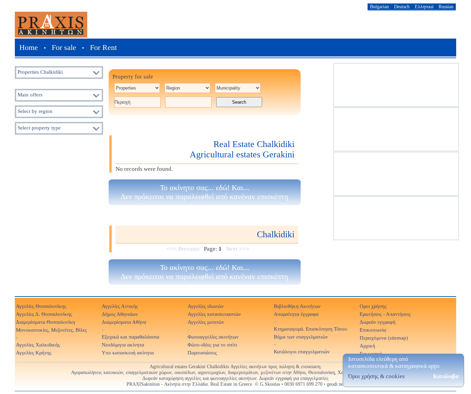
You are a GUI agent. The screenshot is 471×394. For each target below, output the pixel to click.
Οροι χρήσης (373, 306)
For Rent (103, 47)
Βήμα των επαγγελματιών (301, 337)
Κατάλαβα (446, 376)
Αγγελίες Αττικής (120, 306)
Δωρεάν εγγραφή (377, 322)
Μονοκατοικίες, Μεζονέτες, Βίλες (51, 330)
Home (28, 47)
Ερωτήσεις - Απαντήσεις (385, 314)
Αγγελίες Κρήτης (33, 352)
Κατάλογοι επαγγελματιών (302, 351)
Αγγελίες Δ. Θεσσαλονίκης (44, 314)
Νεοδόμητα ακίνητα (123, 345)
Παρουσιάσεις (202, 352)
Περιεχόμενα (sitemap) (384, 338)
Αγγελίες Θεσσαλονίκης (41, 306)
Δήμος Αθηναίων (120, 314)
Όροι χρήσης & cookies (376, 376)
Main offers (30, 94)
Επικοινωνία (373, 330)
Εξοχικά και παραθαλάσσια (130, 337)
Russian (446, 6)
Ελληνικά (424, 6)
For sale (64, 47)
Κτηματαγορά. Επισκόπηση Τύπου (310, 329)
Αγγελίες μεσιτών (206, 322)
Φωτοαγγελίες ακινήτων (213, 337)
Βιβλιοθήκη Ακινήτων (297, 306)
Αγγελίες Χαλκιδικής (38, 345)
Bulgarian (379, 6)
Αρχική (367, 346)
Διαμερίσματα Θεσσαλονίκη (45, 322)
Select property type (39, 128)
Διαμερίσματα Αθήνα (124, 322)
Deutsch (402, 6)
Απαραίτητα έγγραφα (296, 314)
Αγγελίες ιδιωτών (206, 306)
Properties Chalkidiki (40, 72)
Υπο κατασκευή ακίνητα (128, 352)
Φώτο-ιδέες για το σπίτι (212, 345)
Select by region (35, 111)
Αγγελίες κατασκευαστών (214, 314)
